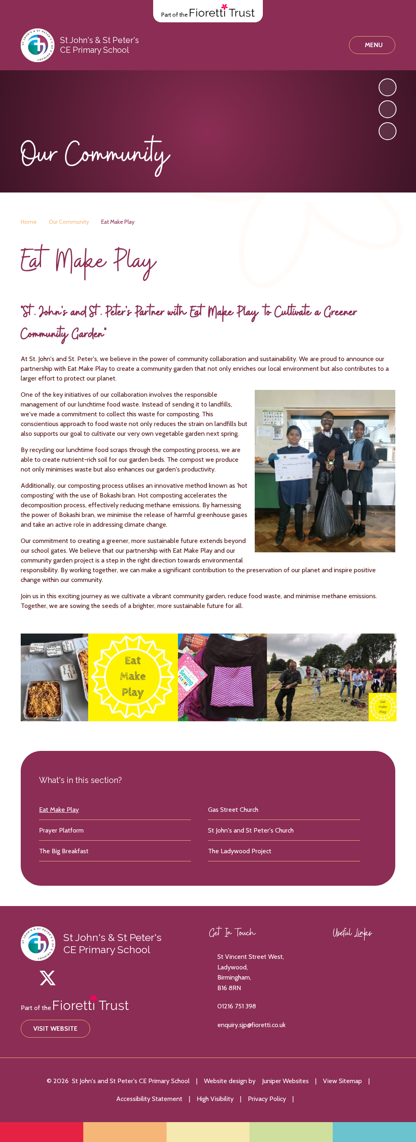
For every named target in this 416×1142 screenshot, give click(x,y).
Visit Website (55, 1028)
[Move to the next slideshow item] (387, 87)
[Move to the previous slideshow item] (387, 109)
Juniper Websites (285, 1081)
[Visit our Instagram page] (30, 978)
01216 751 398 (236, 1006)
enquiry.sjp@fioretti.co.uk (251, 1025)
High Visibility (215, 1099)
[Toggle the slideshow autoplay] (387, 131)
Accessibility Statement (149, 1099)
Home (29, 221)
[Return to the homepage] (37, 45)
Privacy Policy (267, 1099)
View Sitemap (342, 1081)
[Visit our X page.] (47, 978)
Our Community (69, 221)
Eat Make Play (117, 221)
